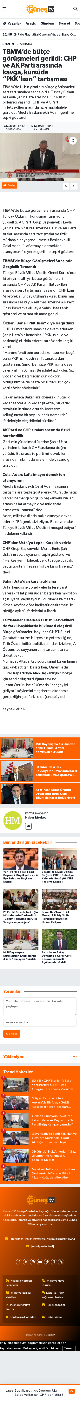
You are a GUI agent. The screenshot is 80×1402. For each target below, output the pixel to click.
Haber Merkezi (36, 817)
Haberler (9, 44)
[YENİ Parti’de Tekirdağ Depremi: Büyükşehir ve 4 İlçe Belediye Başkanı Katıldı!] (20, 859)
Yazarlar (14, 24)
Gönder (11, 1034)
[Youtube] (40, 1262)
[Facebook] (19, 1262)
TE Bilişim (49, 1334)
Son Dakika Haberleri (23, 1317)
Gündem (47, 23)
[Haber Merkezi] (12, 820)
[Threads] (54, 1262)
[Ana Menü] (4, 9)
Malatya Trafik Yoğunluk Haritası (53, 1295)
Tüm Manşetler (55, 1304)
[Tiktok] (47, 1262)
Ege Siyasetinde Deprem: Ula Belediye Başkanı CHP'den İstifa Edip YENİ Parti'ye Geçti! (41, 1395)
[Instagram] (33, 1262)
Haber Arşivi (54, 1317)
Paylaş (12, 185)
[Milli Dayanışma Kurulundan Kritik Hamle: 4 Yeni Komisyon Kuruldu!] (20, 939)
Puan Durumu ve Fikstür (18, 1307)
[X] (26, 1262)
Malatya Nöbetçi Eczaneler (19, 1283)
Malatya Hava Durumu (53, 1283)
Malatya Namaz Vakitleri (18, 1295)
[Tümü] (75, 1057)
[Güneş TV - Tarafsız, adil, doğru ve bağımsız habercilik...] (39, 9)
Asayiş (31, 23)
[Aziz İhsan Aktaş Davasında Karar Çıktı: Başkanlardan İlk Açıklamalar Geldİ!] (59, 939)
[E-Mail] (28, 826)
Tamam (69, 1348)
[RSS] (61, 1262)
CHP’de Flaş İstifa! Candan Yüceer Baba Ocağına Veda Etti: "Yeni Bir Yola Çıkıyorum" (40, 34)
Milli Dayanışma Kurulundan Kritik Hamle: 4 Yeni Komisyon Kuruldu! (20, 956)
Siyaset (64, 23)
